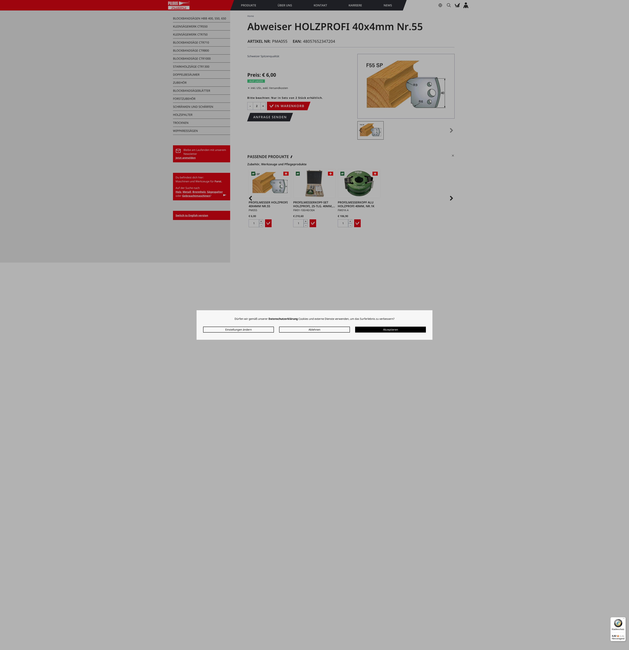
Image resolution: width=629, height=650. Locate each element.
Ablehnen (314, 329)
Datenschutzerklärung (283, 319)
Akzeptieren (390, 329)
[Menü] (624, 619)
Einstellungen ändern (238, 329)
